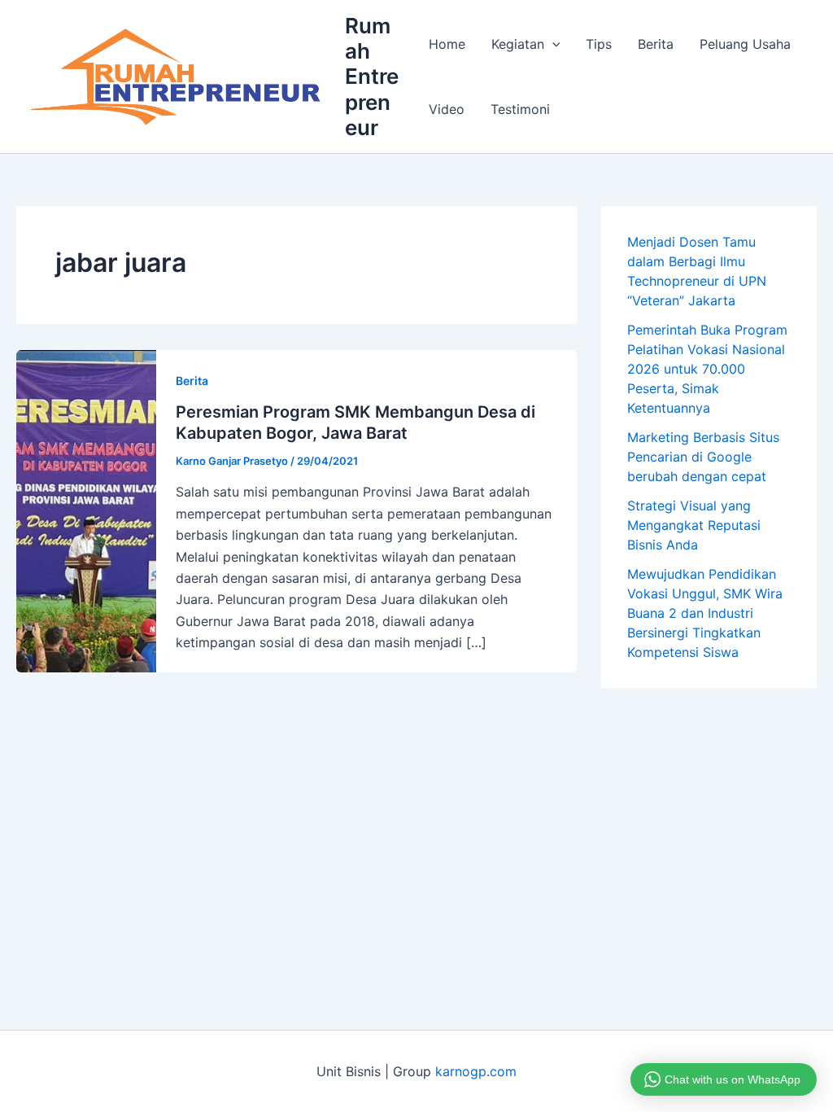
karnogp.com (476, 1071)
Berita (656, 44)
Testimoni (520, 109)
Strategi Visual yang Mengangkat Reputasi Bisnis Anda (694, 525)
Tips (599, 44)
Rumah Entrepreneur (372, 76)
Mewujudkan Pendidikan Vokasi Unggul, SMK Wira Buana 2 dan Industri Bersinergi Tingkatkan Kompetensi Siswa (705, 613)
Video (446, 109)
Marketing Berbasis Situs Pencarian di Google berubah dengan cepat (703, 456)
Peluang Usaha (745, 44)
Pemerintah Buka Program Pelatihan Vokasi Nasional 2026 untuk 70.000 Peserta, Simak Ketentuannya (707, 369)
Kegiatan (517, 44)
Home (447, 44)
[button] (552, 44)
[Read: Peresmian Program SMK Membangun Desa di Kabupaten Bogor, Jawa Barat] (86, 509)
